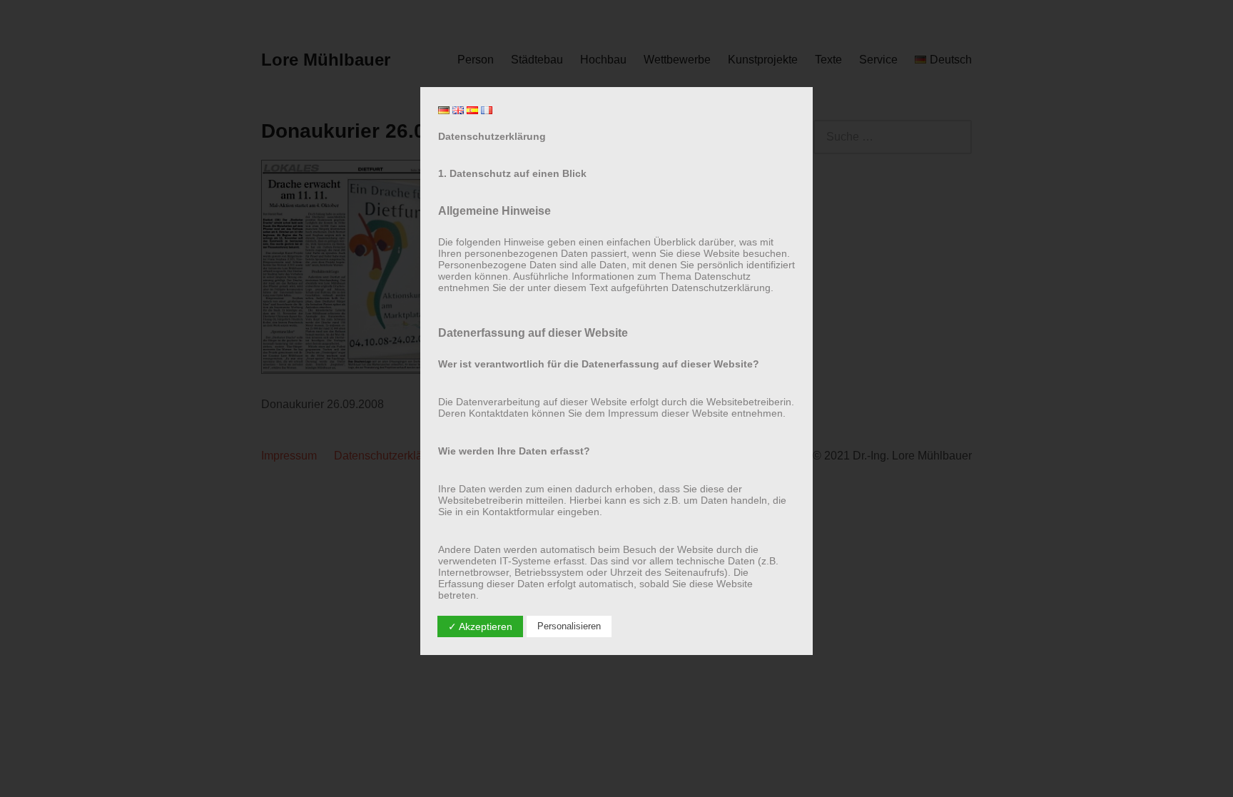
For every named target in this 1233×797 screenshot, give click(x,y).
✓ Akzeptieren (480, 626)
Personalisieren (569, 626)
